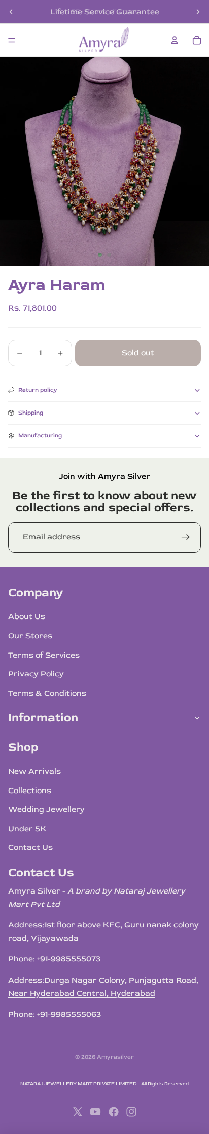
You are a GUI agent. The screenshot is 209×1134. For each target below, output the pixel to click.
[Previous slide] (11, 12)
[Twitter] (78, 1112)
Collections (29, 790)
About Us (26, 616)
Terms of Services (44, 655)
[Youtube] (95, 1112)
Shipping (30, 413)
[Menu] (11, 40)
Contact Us (30, 847)
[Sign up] (185, 537)
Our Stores (30, 636)
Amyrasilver (115, 1057)
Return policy (37, 390)
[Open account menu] (174, 40)
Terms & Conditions (47, 693)
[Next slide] (198, 12)
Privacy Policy (36, 674)
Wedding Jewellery (46, 809)
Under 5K (27, 828)
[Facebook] (114, 1112)
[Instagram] (131, 1112)
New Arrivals (34, 771)
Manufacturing (40, 435)
